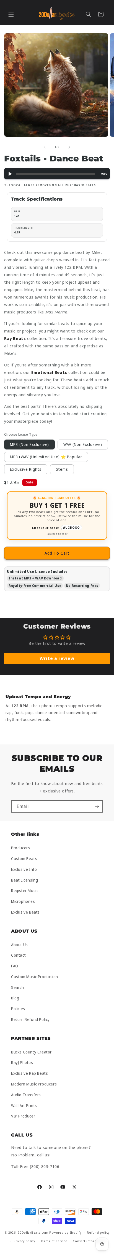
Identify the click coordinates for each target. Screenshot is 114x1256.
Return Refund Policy (30, 1019)
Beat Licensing (24, 880)
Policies (18, 1008)
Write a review (57, 658)
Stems (62, 469)
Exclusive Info (24, 869)
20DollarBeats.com (33, 1232)
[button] (11, 14)
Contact (18, 955)
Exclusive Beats (25, 912)
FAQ (14, 965)
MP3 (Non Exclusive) (29, 444)
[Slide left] (45, 147)
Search (17, 987)
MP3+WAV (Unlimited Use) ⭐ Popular (46, 456)
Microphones (23, 901)
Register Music (24, 890)
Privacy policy (24, 1241)
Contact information (89, 1241)
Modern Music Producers (34, 1084)
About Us (19, 944)
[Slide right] (69, 147)
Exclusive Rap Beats (29, 1073)
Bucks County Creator (31, 1052)
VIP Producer (23, 1116)
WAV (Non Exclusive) (82, 444)
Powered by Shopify (65, 1232)
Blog (15, 997)
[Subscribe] (97, 806)
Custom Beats (24, 858)
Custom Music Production (34, 976)
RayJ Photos (22, 1062)
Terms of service (54, 1241)
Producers (20, 847)
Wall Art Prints (24, 1105)
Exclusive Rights (26, 469)
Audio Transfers (26, 1094)
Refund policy (98, 1232)
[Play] (9, 173)
